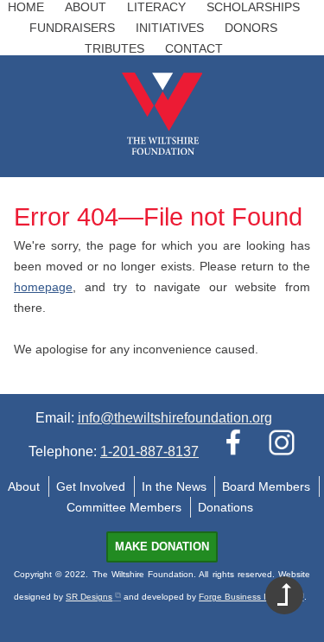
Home (26, 7)
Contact (194, 48)
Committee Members (124, 507)
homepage (43, 287)
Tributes (114, 48)
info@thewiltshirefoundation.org (175, 417)
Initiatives (170, 28)
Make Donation (162, 546)
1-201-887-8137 (149, 451)
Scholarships (253, 7)
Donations (225, 507)
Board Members (266, 486)
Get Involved (90, 486)
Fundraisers (72, 28)
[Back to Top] (284, 595)
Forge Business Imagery (247, 596)
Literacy (156, 7)
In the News (174, 486)
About (85, 7)
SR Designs (89, 596)
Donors (251, 28)
